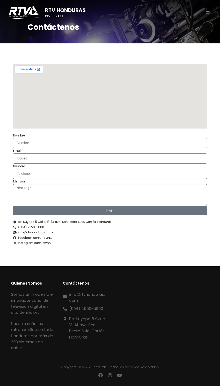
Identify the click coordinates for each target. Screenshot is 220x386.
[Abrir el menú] (207, 12)
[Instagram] (110, 375)
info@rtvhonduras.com (87, 297)
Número (19, 166)
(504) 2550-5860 (86, 308)
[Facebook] (100, 375)
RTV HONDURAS (65, 10)
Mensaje (19, 181)
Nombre (19, 135)
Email (17, 151)
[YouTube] (119, 375)
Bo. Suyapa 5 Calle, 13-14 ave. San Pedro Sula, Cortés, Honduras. (87, 328)
